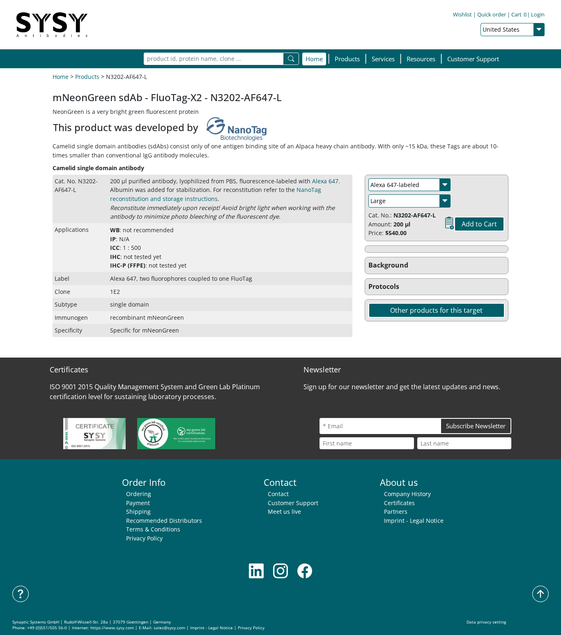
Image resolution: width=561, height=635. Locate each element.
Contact (278, 494)
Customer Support (473, 59)
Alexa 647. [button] (326, 181)
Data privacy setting (486, 622)
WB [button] (115, 230)
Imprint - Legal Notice (414, 520)
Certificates (399, 503)
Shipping (138, 511)
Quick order (491, 14)
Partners (395, 511)
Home (314, 59)
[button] (347, 59)
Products (87, 77)
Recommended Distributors (164, 520)
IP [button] (113, 239)
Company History (407, 494)
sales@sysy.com (169, 627)
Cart (519, 14)
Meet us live (284, 511)
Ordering (138, 494)
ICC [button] (115, 248)
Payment (138, 503)
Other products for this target (436, 310)
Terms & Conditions (153, 529)
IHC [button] (115, 257)
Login (538, 14)
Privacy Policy (144, 538)
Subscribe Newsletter (476, 426)
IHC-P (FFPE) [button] (127, 265)
